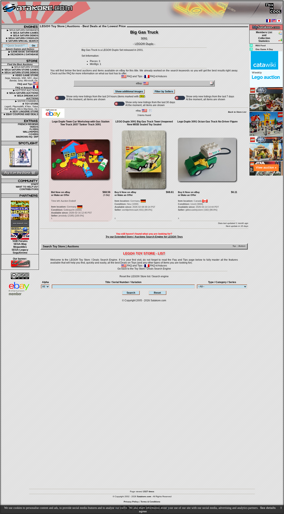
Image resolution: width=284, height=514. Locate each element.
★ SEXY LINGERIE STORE (24, 111)
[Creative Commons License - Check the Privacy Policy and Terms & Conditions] (20, 276)
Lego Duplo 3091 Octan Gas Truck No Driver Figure (207, 121)
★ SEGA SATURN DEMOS (24, 35)
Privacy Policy (131, 502)
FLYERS (34, 129)
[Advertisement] (266, 238)
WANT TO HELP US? (27, 187)
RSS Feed (260, 45)
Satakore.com (158, 300)
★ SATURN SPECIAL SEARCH (22, 41)
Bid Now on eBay (60, 192)
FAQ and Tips (25, 84)
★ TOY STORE (30, 104)
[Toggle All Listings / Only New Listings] (60, 98)
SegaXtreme (20, 252)
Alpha (45, 282)
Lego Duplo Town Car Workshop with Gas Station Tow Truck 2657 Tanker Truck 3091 (80, 123)
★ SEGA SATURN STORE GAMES (20, 69)
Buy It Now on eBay (125, 192)
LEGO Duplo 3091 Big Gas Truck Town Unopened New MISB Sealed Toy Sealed (144, 123)
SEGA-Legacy (20, 249)
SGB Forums (20, 241)
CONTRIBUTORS (29, 189)
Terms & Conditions (150, 502)
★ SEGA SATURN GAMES (24, 33)
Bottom (241, 246)
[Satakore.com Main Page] (47, 12)
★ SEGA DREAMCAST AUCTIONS (26, 97)
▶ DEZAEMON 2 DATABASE (23, 54)
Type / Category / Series (222, 282)
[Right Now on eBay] (53, 117)
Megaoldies (20, 246)
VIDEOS (34, 127)
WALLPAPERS (30, 132)
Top (234, 246)
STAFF (34, 184)
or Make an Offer (60, 195)
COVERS (33, 134)
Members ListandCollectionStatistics (264, 37)
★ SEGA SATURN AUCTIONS (22, 93)
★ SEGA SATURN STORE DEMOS (20, 72)
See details (268, 507)
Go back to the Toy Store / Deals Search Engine (144, 268)
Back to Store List (237, 112)
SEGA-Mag (20, 244)
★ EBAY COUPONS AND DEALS (20, 114)
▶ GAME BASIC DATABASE (23, 51)
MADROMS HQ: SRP (27, 137)
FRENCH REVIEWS (28, 124)
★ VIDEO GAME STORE (25, 75)
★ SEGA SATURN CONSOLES (22, 38)
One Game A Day (264, 49)
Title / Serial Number (123, 282)
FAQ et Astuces (24, 87)
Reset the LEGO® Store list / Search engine (144, 276)
